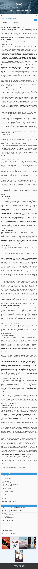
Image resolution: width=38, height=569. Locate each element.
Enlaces (19, 565)
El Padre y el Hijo (15, 18)
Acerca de (15, 565)
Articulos (2, 18)
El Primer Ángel (8, 18)
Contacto (23, 565)
